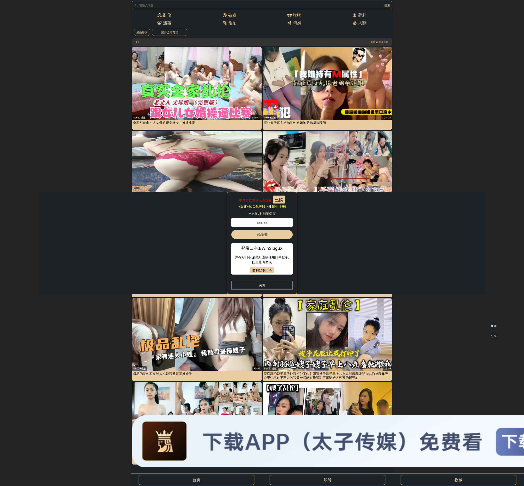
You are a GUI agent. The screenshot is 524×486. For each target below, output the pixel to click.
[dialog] (262, 243)
